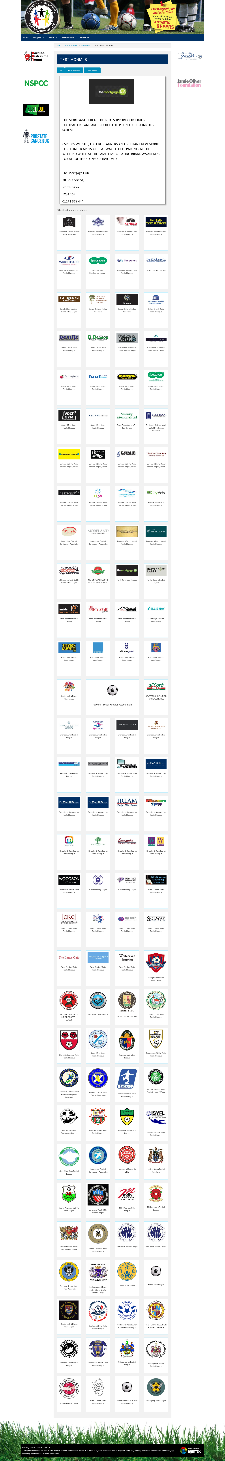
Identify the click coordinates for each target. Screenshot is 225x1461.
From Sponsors (74, 70)
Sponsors (86, 45)
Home (58, 45)
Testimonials (71, 45)
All (61, 70)
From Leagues (92, 70)
